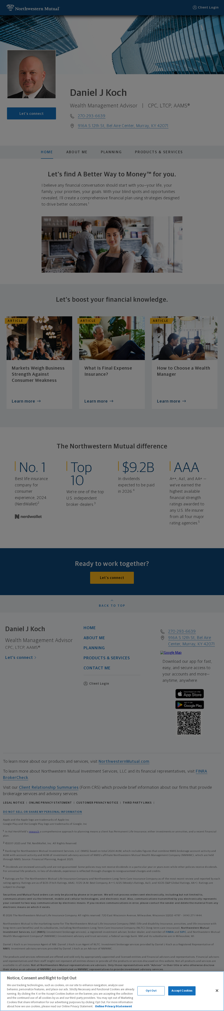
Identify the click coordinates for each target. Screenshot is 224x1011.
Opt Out (151, 990)
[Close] (217, 990)
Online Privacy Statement (113, 1006)
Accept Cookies (182, 990)
